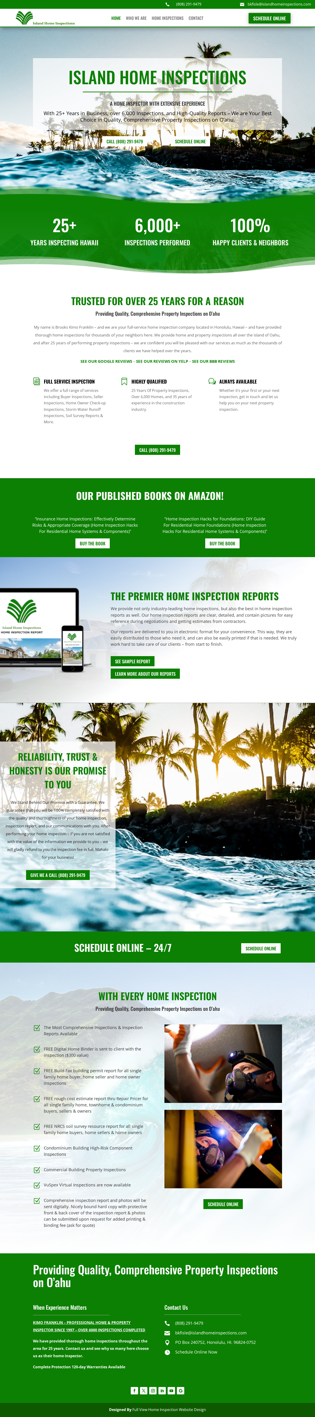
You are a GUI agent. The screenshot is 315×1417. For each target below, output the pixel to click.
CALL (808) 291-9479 (125, 141)
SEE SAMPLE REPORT (132, 661)
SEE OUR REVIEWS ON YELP (162, 361)
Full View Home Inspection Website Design (169, 1409)
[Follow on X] (143, 1390)
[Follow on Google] (180, 1390)
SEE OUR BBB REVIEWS (213, 361)
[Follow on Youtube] (171, 1390)
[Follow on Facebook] (134, 1390)
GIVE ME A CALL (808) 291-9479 (57, 875)
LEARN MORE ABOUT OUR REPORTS (145, 673)
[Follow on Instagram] (153, 1390)
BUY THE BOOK (92, 543)
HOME (116, 18)
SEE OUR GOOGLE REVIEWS (106, 361)
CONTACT (196, 18)
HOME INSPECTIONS (168, 18)
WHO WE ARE (136, 18)
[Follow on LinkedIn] (162, 1390)
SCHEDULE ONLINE (269, 18)
